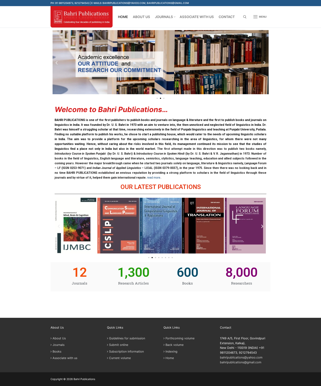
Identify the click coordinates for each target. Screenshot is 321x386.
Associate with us (64, 358)
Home (169, 358)
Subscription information (126, 351)
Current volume (119, 358)
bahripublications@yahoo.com (241, 357)
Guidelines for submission (126, 338)
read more (153, 177)
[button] (56, 63)
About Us (59, 338)
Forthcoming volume (179, 338)
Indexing (171, 351)
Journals (58, 345)
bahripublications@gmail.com (240, 362)
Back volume (174, 345)
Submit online (118, 345)
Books (56, 351)
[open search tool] (245, 17)
